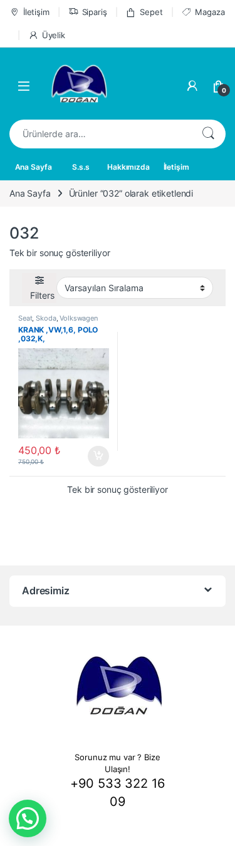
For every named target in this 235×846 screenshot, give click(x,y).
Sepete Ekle (94, 456)
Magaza (209, 12)
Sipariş (94, 12)
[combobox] (100, 134)
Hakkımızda (128, 167)
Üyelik (53, 35)
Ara (208, 134)
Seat (25, 318)
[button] (27, 818)
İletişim (36, 12)
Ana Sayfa (33, 167)
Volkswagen (79, 318)
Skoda (46, 318)
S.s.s (80, 167)
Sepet (151, 12)
